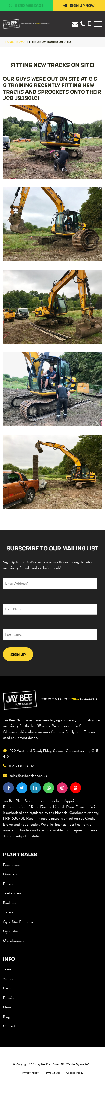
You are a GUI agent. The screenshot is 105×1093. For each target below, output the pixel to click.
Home (9, 42)
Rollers (8, 884)
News (7, 1007)
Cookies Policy (74, 1072)
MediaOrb (86, 1064)
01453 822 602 (21, 766)
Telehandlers (12, 893)
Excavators (11, 865)
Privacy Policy (30, 1072)
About (8, 979)
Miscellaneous (13, 941)
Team (7, 969)
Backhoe (9, 903)
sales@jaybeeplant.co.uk (28, 776)
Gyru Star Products (18, 922)
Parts (7, 988)
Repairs (8, 998)
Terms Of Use (52, 1072)
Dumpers (10, 874)
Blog (6, 1017)
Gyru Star (10, 931)
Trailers (8, 912)
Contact (9, 1026)
